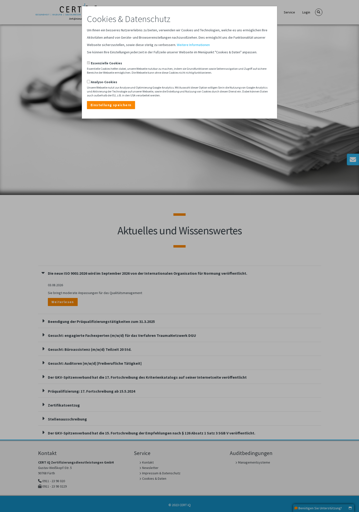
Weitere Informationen (193, 45)
